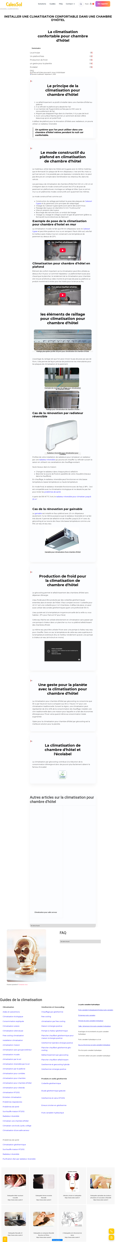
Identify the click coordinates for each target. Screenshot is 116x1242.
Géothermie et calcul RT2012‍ (53, 1098)
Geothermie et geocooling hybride (55, 1064)
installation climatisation (13, 1040)
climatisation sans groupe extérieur (17, 1050)
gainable (38, 513)
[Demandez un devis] (111, 1237)
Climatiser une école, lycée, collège (17, 1126)
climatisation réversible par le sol (16, 1064)
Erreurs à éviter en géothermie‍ (53, 1105)
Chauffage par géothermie (52, 1012)
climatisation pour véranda (14, 1088)
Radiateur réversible (11, 1116)
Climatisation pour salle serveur (45, 911)
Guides (52, 4)
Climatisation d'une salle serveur (16, 1130)
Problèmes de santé (11, 1107)
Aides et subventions (11, 1012)
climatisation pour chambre (14, 1078)
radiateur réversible (47, 460)
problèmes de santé (52, 492)
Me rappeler (103, 4)
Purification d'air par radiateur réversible (19, 1159)
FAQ (61, 4)
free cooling (46, 1016)
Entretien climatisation (12, 1097)
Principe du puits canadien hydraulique (90, 1021)
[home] (15, 4)
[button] (70, 4)
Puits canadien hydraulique (52, 1113)
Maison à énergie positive (51, 1026)
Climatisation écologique (13, 1016)
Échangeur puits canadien (86, 1015)
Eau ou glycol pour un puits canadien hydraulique (94, 1045)
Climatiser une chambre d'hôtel (16, 1121)
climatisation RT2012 (11, 1092)
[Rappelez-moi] (111, 1231)
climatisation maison (11, 1045)
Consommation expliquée (13, 1021)
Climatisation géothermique (14, 1145)
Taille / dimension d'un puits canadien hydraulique (94, 1026)
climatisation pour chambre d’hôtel (17, 1083)
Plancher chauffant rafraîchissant (54, 1060)
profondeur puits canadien (104, 1010)
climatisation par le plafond (14, 1069)
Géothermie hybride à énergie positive (57, 1043)
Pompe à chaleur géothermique (54, 1031)
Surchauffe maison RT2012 (13, 1111)
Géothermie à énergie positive (53, 1069)
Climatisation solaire (11, 1026)
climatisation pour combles (14, 1073)
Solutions (42, 4)
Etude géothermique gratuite (53, 1091)
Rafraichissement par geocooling (54, 1055)
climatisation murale (11, 1054)
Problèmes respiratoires (12, 1102)
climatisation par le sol (12, 1059)
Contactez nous (23, 984)
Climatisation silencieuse (13, 1031)
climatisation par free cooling (53, 1021)
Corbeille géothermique (51, 1083)
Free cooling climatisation (13, 1036)
